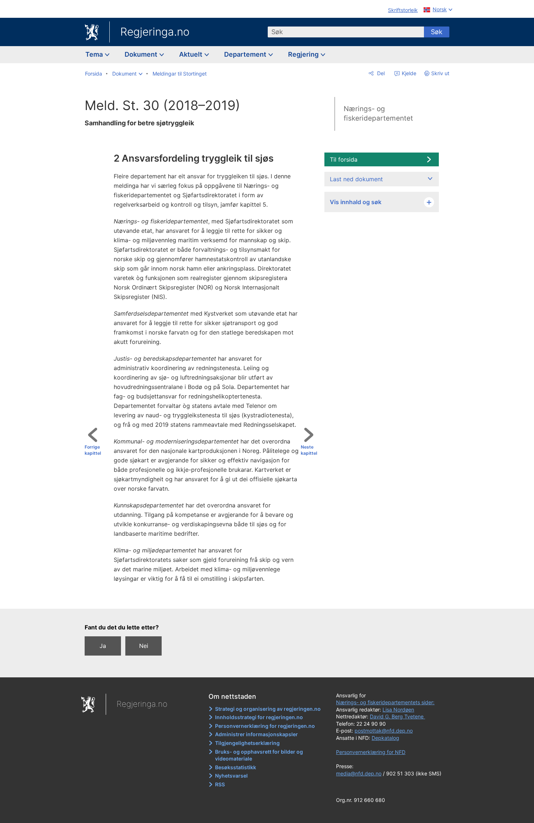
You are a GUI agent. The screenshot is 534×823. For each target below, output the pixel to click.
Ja (103, 645)
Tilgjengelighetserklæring (247, 743)
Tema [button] (94, 54)
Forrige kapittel (93, 450)
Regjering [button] (304, 54)
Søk (436, 32)
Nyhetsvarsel (231, 776)
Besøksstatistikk (235, 767)
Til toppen (204, 598)
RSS (220, 784)
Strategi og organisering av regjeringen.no (268, 709)
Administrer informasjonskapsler (256, 734)
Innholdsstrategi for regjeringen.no (259, 717)
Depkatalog (385, 738)
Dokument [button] (142, 54)
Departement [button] (246, 54)
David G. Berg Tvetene (397, 716)
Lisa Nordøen (398, 709)
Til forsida (343, 159)
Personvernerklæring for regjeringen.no (265, 726)
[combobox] (346, 32)
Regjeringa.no (155, 31)
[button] (127, 73)
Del (380, 73)
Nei (143, 645)
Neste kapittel (309, 450)
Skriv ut (440, 73)
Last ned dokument (356, 179)
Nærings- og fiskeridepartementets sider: (385, 702)
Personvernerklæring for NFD (370, 752)
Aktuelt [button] (191, 54)
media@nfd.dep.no (358, 773)
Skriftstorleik (403, 10)
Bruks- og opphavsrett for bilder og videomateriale (259, 755)
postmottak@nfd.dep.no (384, 730)
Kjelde (408, 73)
